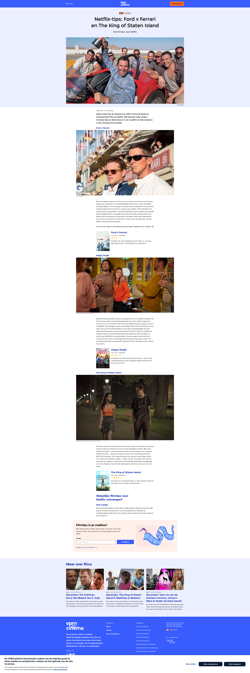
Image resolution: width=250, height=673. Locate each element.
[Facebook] (73, 654)
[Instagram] (67, 654)
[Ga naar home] (125, 4)
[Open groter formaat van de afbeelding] (125, 162)
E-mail (78, 538)
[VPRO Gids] (170, 642)
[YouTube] (70, 654)
